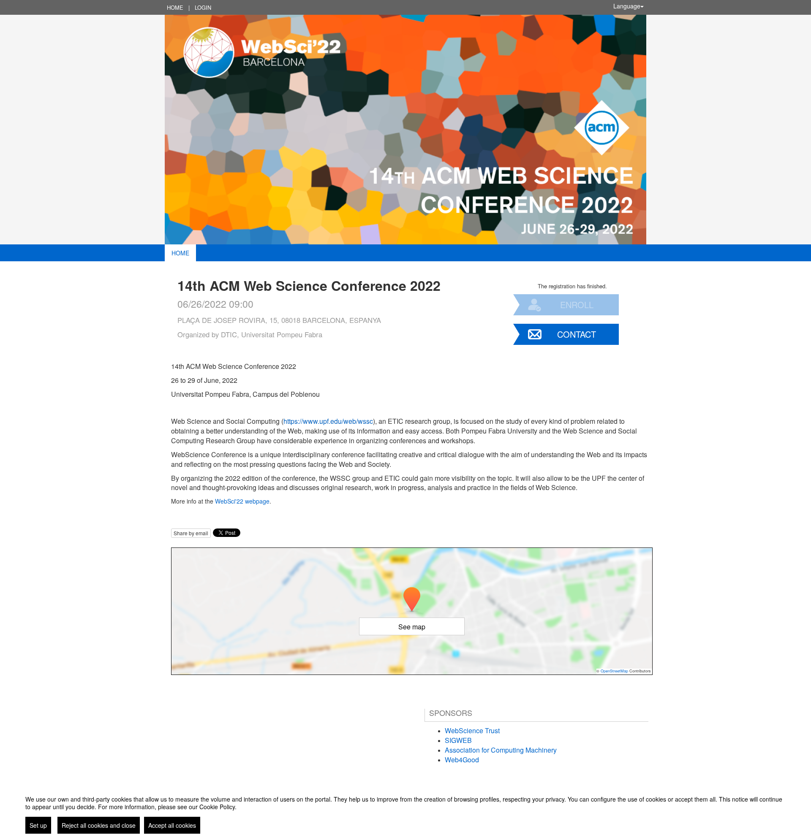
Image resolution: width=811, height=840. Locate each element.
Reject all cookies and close (99, 825)
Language (626, 6)
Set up (38, 825)
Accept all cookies (172, 825)
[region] (405, 811)
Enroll (576, 304)
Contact (576, 334)
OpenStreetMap (614, 671)
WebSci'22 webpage (242, 501)
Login (203, 7)
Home (175, 7)
